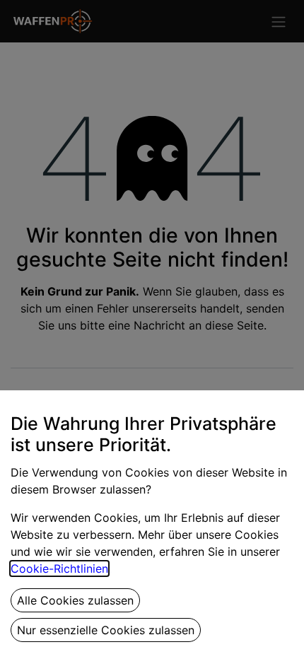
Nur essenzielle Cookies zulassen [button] (105, 630)
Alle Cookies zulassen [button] (75, 600)
